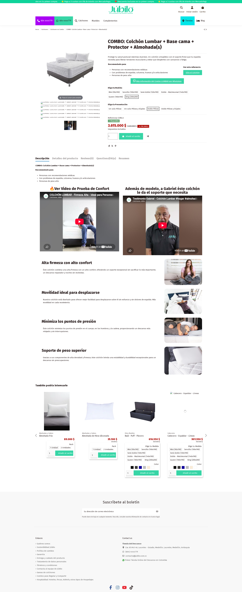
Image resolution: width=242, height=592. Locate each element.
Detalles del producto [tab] (65, 158)
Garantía (41, 554)
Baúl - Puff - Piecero (134, 436)
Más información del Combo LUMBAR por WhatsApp (159, 81)
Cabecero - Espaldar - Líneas (181, 436)
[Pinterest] (115, 146)
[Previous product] (204, 29)
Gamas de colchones (46, 572)
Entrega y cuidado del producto (51, 558)
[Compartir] (109, 146)
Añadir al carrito (133, 136)
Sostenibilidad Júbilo (46, 547)
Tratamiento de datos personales (51, 561)
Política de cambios (45, 551)
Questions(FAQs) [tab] (106, 158)
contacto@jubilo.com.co (136, 556)
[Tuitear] (112, 146)
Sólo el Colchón (193, 72)
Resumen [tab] (124, 158)
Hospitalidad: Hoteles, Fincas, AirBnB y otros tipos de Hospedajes (65, 579)
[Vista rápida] (74, 400)
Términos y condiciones (47, 565)
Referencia (112, 118)
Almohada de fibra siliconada (95, 436)
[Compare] (74, 396)
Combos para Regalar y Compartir (51, 576)
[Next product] (206, 29)
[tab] (87, 159)
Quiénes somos (43, 544)
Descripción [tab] (42, 158)
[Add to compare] (148, 136)
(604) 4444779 (131, 552)
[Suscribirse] (157, 511)
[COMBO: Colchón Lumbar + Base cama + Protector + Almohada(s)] (70, 103)
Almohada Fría (46, 436)
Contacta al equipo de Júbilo (49, 569)
